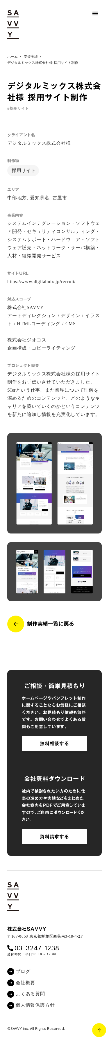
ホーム (12, 57)
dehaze (95, 13)
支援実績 (31, 57)
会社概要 (25, 982)
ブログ (23, 971)
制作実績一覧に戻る (50, 623)
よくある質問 (30, 993)
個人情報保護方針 (35, 1005)
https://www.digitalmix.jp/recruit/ (41, 281)
